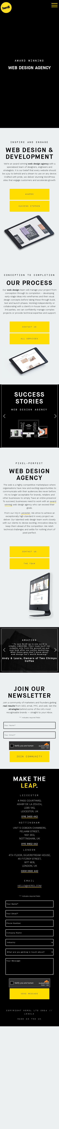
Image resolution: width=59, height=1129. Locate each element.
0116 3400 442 (29, 816)
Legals (29, 1014)
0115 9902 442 (29, 843)
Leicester (25, 513)
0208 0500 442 (29, 871)
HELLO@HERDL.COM (29, 885)
